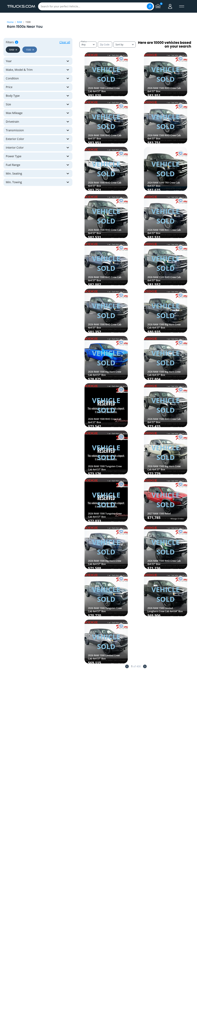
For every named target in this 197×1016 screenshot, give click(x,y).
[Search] (150, 6)
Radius (84, 41)
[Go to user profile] (170, 6)
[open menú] (181, 6)
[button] (13, 50)
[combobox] (124, 44)
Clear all (64, 42)
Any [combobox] (83, 44)
